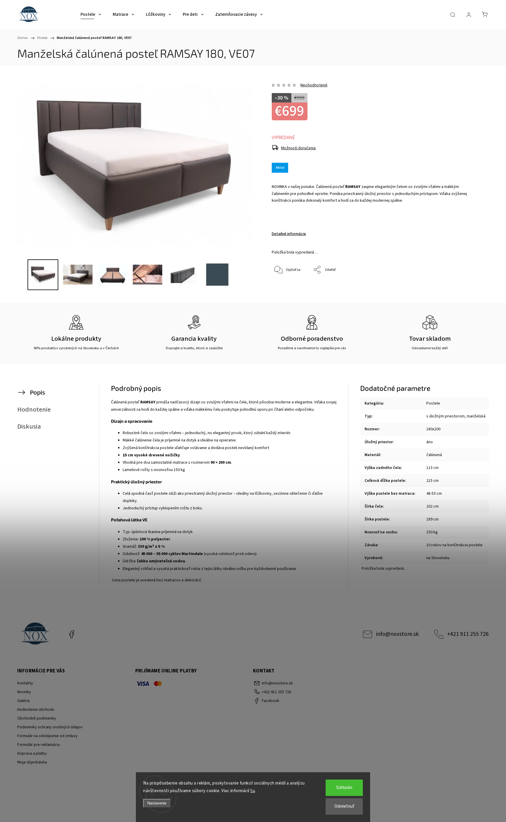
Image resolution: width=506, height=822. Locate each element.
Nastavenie (156, 803)
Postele (433, 403)
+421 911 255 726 (468, 634)
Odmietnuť (344, 806)
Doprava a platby (32, 753)
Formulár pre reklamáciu (38, 745)
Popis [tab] (37, 392)
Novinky (24, 692)
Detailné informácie (289, 234)
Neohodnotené (313, 85)
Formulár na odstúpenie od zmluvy (47, 736)
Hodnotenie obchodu (35, 710)
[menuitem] (91, 14)
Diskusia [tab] (29, 426)
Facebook (71, 634)
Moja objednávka (32, 762)
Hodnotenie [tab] (34, 409)
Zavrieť (459, 289)
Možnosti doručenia (298, 148)
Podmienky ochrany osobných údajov (50, 727)
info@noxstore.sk (397, 634)
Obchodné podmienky (36, 718)
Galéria (23, 701)
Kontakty (25, 683)
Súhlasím (344, 788)
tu (252, 791)
